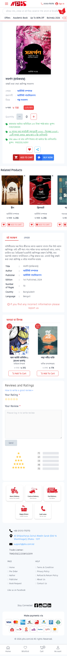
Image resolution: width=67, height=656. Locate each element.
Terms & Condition (44, 567)
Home (11, 567)
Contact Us (41, 583)
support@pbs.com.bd (24, 544)
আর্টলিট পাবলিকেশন (26, 95)
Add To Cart (20, 373)
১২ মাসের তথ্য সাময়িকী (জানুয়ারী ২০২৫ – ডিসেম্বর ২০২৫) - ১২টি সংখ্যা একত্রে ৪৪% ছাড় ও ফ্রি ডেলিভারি (34, 133)
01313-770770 (49, 3)
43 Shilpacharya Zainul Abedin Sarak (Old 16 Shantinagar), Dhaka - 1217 (35, 537)
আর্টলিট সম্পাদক (24, 90)
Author (11, 575)
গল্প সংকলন (22, 99)
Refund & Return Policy (46, 575)
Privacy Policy (42, 571)
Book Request (14, 583)
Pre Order (12, 571)
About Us (40, 579)
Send (11, 442)
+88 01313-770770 (22, 530)
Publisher (12, 579)
